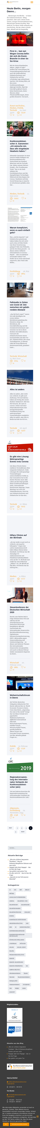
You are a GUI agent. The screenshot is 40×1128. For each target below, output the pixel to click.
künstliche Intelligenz (16, 940)
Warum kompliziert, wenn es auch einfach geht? (20, 230)
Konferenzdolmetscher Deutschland (16, 935)
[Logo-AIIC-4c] (14, 1015)
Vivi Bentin (26, 984)
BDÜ (21, 890)
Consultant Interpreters (17, 897)
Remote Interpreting (16, 966)
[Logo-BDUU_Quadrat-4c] (14, 1029)
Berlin (27, 890)
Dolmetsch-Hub (22, 901)
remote (11, 958)
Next (22, 831)
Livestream (12, 943)
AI (10, 890)
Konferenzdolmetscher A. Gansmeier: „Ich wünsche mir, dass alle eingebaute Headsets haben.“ (19, 146)
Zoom (24, 988)
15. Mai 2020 (15, 358)
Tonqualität (13, 981)
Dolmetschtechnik (15, 912)
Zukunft (12, 992)
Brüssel (11, 893)
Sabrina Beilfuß (14, 969)
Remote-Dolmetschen (16, 962)
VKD (10, 988)
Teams (26, 973)
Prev (10, 827)
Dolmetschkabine (14, 908)
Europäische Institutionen (17, 919)
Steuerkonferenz (14, 973)
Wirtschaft (22, 356)
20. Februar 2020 (17, 664)
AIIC (15, 890)
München (23, 943)
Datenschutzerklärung (19, 1124)
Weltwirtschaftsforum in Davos (20, 696)
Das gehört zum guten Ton (18, 871)
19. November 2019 (17, 811)
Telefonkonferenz (24, 977)
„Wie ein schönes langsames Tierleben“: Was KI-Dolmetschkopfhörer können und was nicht (20, 1049)
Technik (13, 110)
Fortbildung (15, 271)
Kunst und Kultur (17, 106)
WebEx (17, 988)
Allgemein (14, 808)
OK (6, 1124)
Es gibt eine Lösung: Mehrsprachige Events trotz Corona (19, 459)
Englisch (27, 912)
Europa (11, 916)
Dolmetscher (25, 904)
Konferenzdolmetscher (16, 931)
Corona (11, 901)
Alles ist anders (17, 389)
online (11, 947)
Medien (13, 108)
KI (15, 927)
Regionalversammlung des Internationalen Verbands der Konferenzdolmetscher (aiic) (19, 782)
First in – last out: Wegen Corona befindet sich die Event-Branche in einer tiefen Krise (19, 56)
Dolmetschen (13, 904)
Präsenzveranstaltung (16, 954)
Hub (27, 923)
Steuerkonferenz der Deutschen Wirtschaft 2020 (20, 609)
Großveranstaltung (16, 923)
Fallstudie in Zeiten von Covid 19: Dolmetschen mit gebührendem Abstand (20, 306)
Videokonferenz (14, 984)
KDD (10, 927)
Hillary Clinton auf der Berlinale (18, 536)
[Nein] (38, 1116)
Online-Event (21, 947)
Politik (20, 108)
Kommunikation (25, 927)
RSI (27, 966)
